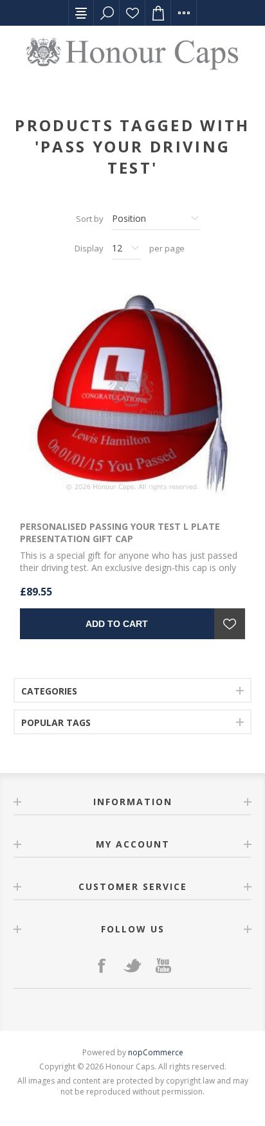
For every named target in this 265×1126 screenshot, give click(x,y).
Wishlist (132, 13)
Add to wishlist (229, 623)
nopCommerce (155, 1052)
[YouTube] (163, 965)
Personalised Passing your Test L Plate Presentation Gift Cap (120, 532)
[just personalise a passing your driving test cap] (132, 394)
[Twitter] (132, 965)
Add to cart (117, 624)
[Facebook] (101, 965)
